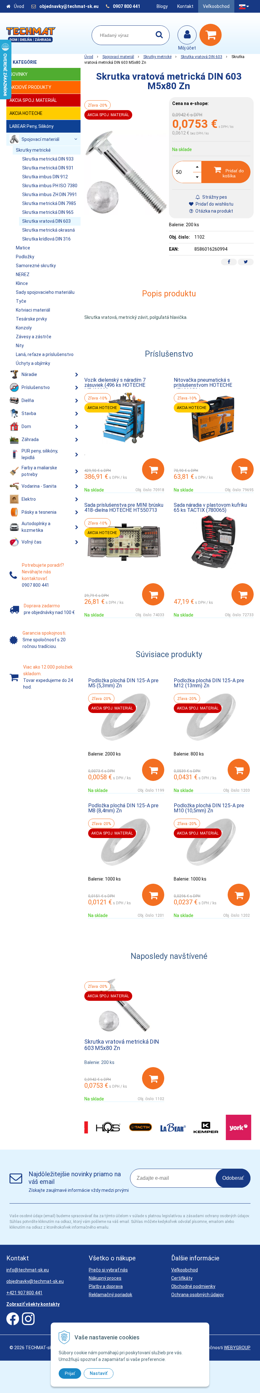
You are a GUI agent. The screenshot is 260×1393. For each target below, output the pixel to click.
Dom (26, 426)
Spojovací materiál (118, 57)
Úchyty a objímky (33, 363)
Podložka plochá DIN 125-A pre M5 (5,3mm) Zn (123, 683)
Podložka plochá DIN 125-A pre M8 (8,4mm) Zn (123, 808)
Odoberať (233, 1178)
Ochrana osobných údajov (197, 1294)
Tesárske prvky (31, 318)
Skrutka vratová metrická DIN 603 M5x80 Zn (121, 1044)
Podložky (25, 256)
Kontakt (185, 6)
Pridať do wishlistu (214, 204)
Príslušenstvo (36, 387)
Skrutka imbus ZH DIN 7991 (49, 194)
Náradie (29, 374)
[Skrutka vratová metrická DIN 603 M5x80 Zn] (126, 172)
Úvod (19, 6)
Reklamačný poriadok (110, 1294)
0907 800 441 (126, 6)
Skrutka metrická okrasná (48, 230)
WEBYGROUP (237, 1347)
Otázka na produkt (213, 211)
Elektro (29, 499)
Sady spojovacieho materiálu (45, 292)
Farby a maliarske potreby (39, 471)
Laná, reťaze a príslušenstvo (45, 354)
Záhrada (30, 439)
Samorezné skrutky (36, 265)
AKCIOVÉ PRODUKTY (30, 87)
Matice (23, 247)
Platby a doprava (106, 1286)
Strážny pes (214, 197)
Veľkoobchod (216, 6)
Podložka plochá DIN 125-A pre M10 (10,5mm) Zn (209, 808)
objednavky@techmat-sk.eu (69, 6)
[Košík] (212, 35)
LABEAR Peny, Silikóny (32, 126)
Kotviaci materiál (33, 310)
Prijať (70, 1373)
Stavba (29, 413)
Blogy (162, 6)
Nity (20, 345)
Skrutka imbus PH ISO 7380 (49, 185)
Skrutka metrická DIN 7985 (49, 203)
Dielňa (28, 400)
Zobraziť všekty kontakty (33, 1304)
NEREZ (22, 274)
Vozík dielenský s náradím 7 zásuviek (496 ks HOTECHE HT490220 (115, 385)
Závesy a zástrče (33, 336)
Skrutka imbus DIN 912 (45, 176)
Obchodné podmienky (193, 1286)
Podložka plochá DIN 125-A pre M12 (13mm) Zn (209, 683)
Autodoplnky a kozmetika (36, 527)
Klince (22, 283)
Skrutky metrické (157, 57)
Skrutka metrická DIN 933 (48, 159)
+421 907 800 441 (24, 1292)
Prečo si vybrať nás (108, 1269)
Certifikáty (181, 1278)
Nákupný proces (105, 1278)
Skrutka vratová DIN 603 (201, 57)
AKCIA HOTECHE (26, 113)
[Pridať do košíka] (153, 469)
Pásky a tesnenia (39, 512)
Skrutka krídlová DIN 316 (46, 238)
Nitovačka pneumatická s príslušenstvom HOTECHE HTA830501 (203, 385)
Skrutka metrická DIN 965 (48, 212)
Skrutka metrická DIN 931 (48, 167)
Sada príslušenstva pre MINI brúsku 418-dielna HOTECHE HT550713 (123, 507)
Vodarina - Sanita (39, 486)
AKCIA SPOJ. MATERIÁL (33, 100)
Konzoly (24, 327)
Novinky (19, 74)
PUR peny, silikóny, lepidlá (40, 454)
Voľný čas (32, 542)
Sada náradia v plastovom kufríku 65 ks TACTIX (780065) (210, 507)
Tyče (21, 301)
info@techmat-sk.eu (27, 1269)
